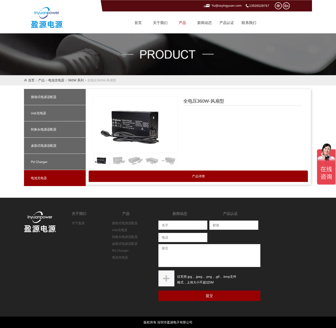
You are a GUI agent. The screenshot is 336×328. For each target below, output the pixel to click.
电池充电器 (56, 80)
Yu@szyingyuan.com (226, 5)
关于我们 (160, 23)
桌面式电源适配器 (43, 145)
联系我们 (249, 23)
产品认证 (226, 23)
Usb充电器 (38, 113)
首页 (138, 23)
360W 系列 (76, 80)
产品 (182, 23)
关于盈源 (78, 223)
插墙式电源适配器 (43, 97)
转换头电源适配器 (43, 129)
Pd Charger (39, 162)
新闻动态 (204, 23)
